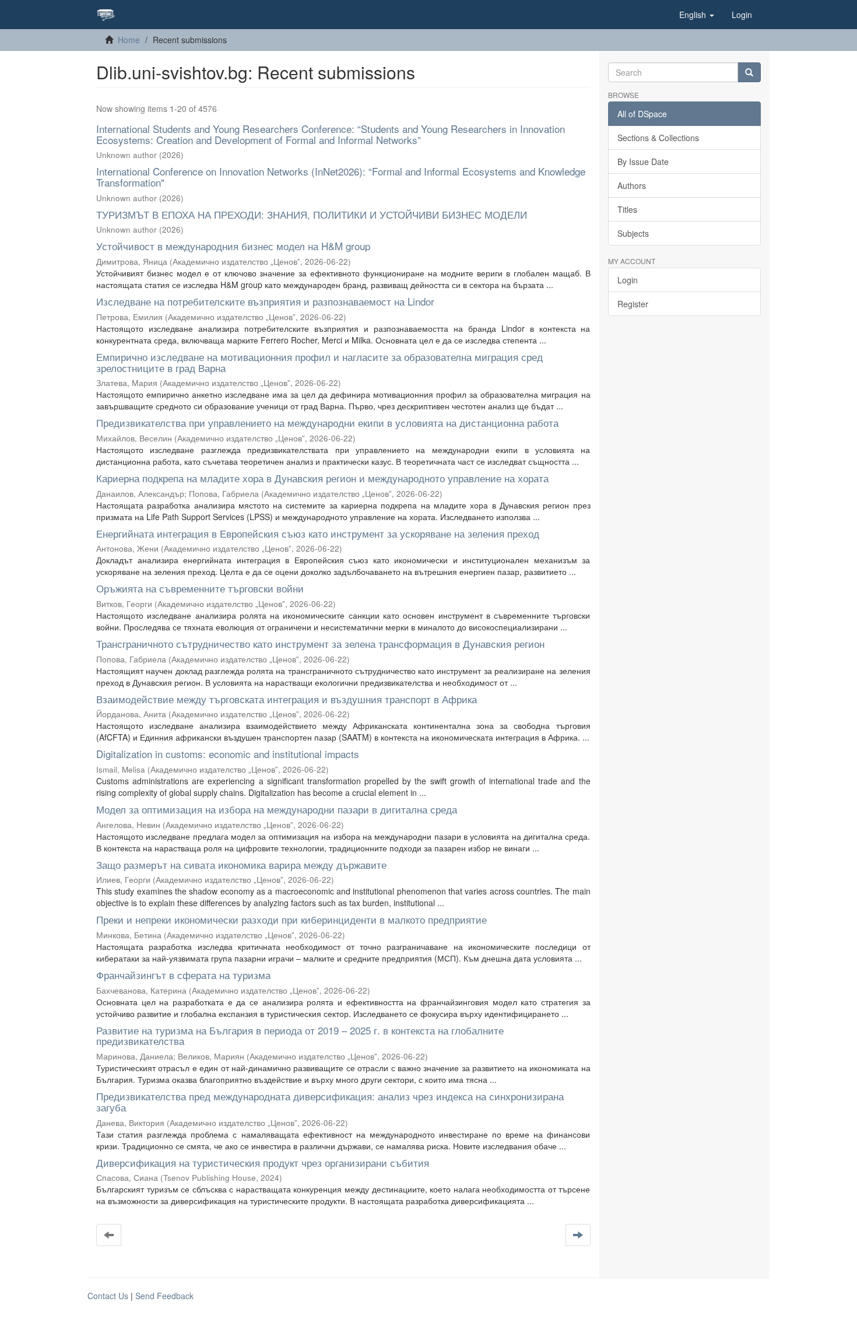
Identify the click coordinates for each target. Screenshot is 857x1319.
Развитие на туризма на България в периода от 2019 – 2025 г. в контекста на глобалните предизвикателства (300, 1035)
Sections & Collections (658, 137)
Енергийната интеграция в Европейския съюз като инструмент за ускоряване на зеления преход (317, 533)
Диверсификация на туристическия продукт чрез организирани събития (262, 1162)
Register (632, 304)
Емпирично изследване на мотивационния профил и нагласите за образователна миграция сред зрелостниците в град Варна (319, 362)
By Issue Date (643, 161)
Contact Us (107, 1296)
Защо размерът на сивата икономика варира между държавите (241, 864)
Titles (627, 209)
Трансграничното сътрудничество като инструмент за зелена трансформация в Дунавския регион (320, 643)
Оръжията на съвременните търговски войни (200, 588)
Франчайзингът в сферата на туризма (183, 974)
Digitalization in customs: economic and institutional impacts (227, 753)
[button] (696, 14)
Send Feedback (164, 1296)
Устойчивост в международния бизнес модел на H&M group (233, 245)
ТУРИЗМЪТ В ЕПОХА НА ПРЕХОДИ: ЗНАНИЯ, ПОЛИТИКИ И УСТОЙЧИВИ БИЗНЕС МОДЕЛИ (311, 214)
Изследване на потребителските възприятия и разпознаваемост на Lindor (265, 301)
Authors (631, 185)
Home (129, 39)
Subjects (633, 233)
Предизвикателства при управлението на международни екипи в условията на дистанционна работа (327, 422)
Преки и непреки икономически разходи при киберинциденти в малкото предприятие (291, 919)
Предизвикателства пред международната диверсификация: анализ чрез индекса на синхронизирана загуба (330, 1101)
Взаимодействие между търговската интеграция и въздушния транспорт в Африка (286, 699)
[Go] (749, 72)
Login (627, 280)
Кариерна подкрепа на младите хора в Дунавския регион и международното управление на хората (322, 478)
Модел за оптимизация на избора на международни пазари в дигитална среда (276, 809)
